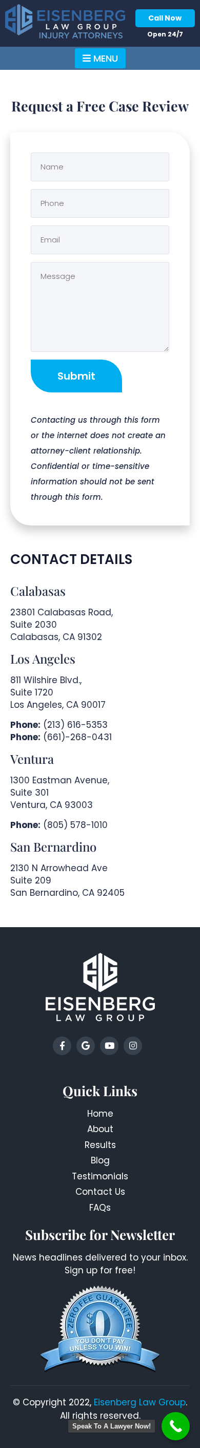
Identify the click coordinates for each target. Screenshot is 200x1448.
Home (100, 1113)
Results (100, 1145)
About (100, 1129)
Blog (100, 1160)
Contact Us (100, 1192)
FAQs (100, 1207)
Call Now (165, 18)
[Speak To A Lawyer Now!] (176, 1426)
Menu (104, 58)
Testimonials (100, 1176)
